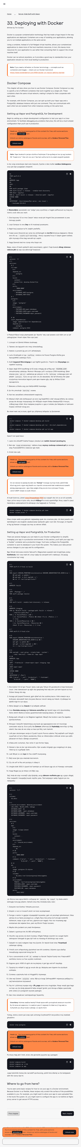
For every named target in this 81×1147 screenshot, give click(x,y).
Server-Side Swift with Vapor (29, 14)
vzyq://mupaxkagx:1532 (34, 498)
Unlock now (69, 1132)
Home (9, 14)
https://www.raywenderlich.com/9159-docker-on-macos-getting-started (37, 72)
